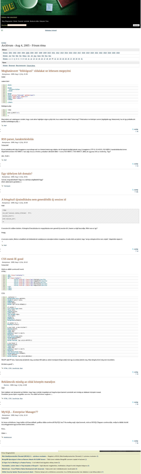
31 (82, 59)
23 (60, 59)
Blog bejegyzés (21, 65)
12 (31, 59)
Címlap (3, 43)
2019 (87, 53)
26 (68, 59)
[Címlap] (8, 5)
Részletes (4, 25)
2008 (40, 53)
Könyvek (42, 21)
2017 (79, 53)
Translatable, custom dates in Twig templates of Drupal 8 (20, 465)
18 (47, 59)
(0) (97, 456)
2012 (57, 53)
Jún (28, 56)
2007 (36, 53)
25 (66, 59)
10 (26, 59)
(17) (102, 472)
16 (42, 59)
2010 (49, 53)
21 (55, 59)
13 (34, 59)
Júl (32, 56)
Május (25, 56)
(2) (86, 459)
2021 (96, 53)
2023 (105, 53)
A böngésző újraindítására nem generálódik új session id (33, 199)
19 (50, 59)
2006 (32, 53)
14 (36, 59)
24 (63, 59)
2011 (53, 53)
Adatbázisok (8, 437)
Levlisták (26, 21)
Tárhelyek (7, 186)
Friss (47, 21)
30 (79, 59)
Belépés (3, 17)
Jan (10, 56)
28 (74, 59)
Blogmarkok (8, 21)
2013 (62, 53)
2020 (92, 53)
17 (44, 59)
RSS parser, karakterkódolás (17, 139)
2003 (19, 53)
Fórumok (20, 21)
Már (17, 56)
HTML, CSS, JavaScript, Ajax (13, 368)
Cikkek (15, 21)
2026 (118, 53)
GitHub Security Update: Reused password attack (17, 472)
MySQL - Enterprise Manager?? (19, 411)
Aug (35, 56)
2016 (75, 53)
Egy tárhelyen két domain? (16, 173)
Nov (46, 56)
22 (58, 59)
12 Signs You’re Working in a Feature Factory (16, 462)
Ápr (20, 56)
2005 (27, 53)
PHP (5, 125)
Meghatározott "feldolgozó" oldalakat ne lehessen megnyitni (36, 70)
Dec (50, 56)
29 (76, 59)
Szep (39, 56)
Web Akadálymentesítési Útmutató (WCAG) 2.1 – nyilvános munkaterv (24, 456)
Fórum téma (31, 65)
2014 (66, 53)
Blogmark (12, 65)
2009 (45, 53)
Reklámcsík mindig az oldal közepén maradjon (28, 381)
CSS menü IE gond (12, 258)
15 (39, 59)
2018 (83, 53)
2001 (10, 53)
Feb (13, 56)
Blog (3, 21)
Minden (5, 53)
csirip (136, 129)
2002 (14, 53)
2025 (113, 53)
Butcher (6, 385)
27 (71, 59)
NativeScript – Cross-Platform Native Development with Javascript (23, 469)
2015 (70, 53)
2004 (23, 53)
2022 (100, 53)
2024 (109, 53)
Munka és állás (34, 21)
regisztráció (13, 17)
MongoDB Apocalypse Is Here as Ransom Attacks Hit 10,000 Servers (23, 459)
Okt (43, 56)
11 (28, 59)
